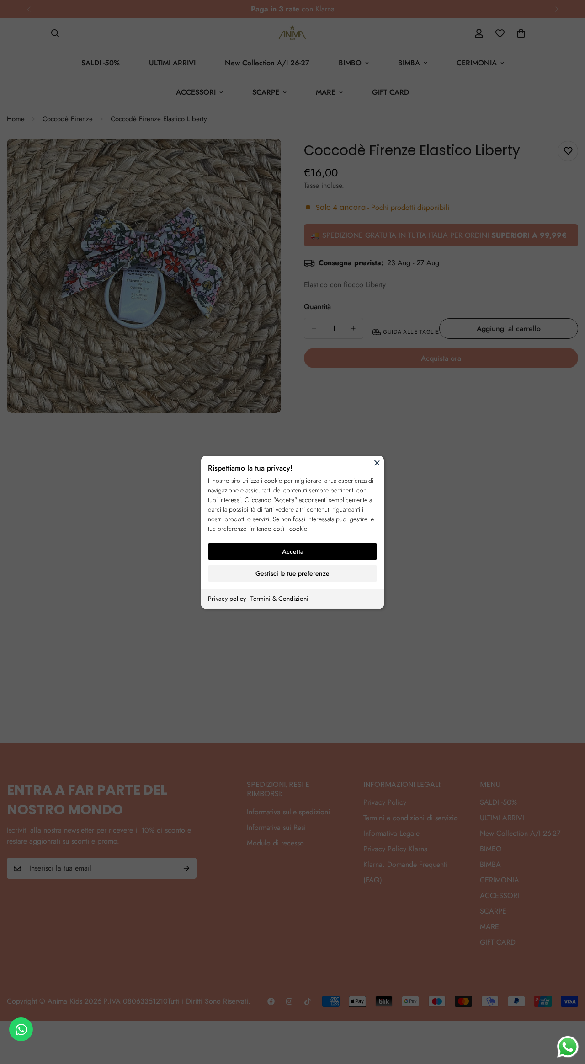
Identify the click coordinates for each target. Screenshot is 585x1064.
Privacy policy (227, 598)
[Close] (377, 463)
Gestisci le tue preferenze (292, 573)
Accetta (292, 551)
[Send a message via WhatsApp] (567, 1046)
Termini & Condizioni (279, 598)
